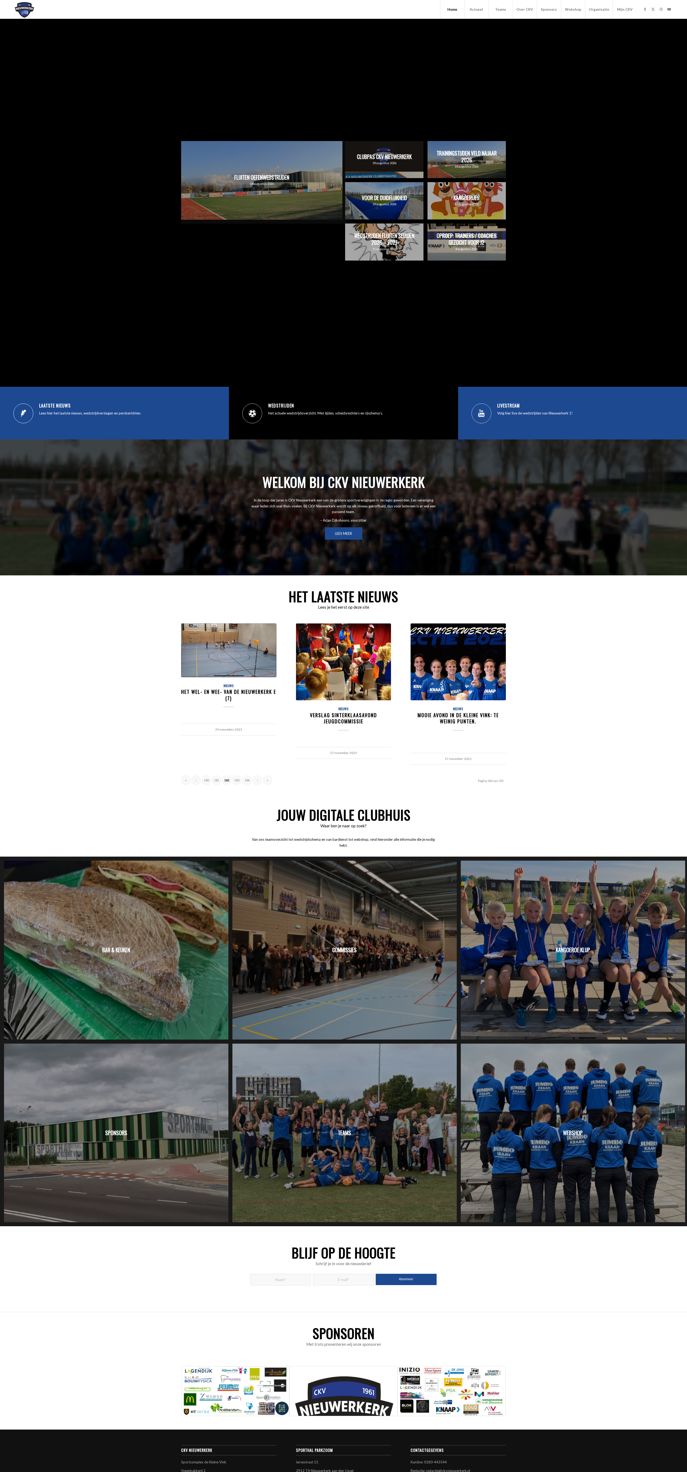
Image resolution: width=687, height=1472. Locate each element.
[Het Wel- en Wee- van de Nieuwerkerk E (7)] (228, 650)
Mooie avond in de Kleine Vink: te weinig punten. (458, 718)
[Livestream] (481, 413)
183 (237, 780)
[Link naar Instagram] (661, 9)
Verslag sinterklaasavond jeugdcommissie (343, 718)
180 (206, 780)
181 (216, 780)
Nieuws (229, 685)
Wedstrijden (281, 405)
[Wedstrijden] (252, 413)
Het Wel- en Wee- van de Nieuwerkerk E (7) (228, 695)
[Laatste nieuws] (23, 413)
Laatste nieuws (55, 405)
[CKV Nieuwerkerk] (24, 9)
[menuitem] (452, 9)
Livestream (508, 405)
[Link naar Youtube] (669, 9)
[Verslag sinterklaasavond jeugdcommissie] (343, 662)
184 (247, 780)
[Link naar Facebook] (645, 9)
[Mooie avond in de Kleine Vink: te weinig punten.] (458, 662)
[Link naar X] (653, 9)
